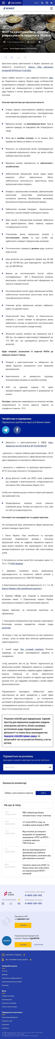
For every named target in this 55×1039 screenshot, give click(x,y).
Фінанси (5, 28)
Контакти (5, 1028)
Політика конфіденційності (12, 978)
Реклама (5, 985)
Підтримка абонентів (10, 1017)
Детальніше (38, 944)
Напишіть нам (7, 1021)
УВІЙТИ (43, 793)
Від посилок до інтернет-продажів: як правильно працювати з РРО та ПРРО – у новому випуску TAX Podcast (36, 837)
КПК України (16, 563)
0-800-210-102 (33, 903)
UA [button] (36, 3)
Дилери (5, 974)
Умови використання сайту (12, 982)
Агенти (4, 971)
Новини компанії (8, 996)
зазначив (6, 628)
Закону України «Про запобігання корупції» (21, 588)
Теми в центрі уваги (9, 1007)
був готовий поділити (32, 649)
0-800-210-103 (33, 895)
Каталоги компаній (9, 1003)
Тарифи (23, 925)
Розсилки (5, 1024)
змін (51, 78)
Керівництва (7, 999)
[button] (3, 2)
